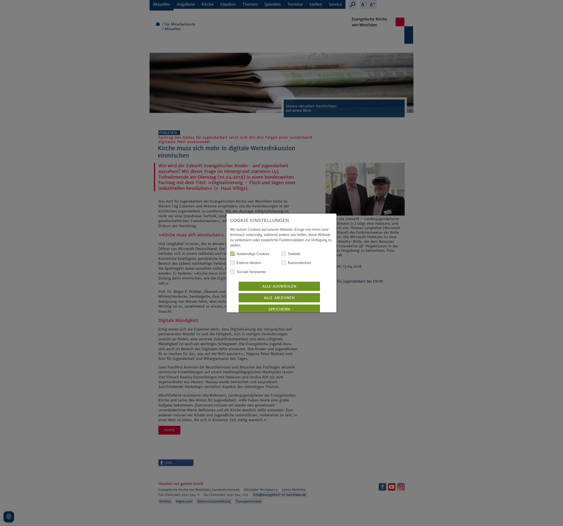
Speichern (279, 309)
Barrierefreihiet (299, 263)
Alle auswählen (279, 286)
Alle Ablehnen (279, 298)
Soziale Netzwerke (251, 272)
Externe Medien (249, 263)
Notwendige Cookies (253, 254)
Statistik (294, 254)
